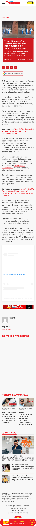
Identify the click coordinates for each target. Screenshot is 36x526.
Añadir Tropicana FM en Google (14, 73)
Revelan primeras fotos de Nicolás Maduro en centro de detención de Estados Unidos (26, 418)
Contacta (9, 506)
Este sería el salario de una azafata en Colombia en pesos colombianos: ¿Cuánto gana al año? (22, 478)
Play (32, 522)
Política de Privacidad (18, 508)
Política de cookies (18, 510)
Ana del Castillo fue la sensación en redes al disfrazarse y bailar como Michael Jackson (18, 192)
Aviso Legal (26, 506)
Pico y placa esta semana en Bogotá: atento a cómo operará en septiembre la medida (9, 417)
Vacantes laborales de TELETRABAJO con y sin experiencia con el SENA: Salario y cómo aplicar (18, 458)
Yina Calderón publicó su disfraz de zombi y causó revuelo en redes (18, 131)
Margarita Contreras (8, 408)
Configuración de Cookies (18, 513)
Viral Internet (6, 330)
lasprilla (7, 60)
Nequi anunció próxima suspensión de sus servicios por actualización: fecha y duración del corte (23, 467)
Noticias (5, 18)
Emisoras (17, 506)
